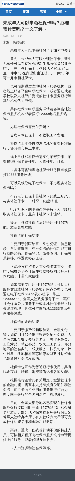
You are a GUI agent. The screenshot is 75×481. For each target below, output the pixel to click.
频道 (43, 11)
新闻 (26, 11)
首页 (8, 11)
